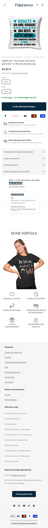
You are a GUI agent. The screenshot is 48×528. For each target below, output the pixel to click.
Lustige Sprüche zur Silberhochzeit (18, 451)
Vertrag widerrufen (12, 461)
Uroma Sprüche (10, 424)
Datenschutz (9, 377)
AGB (6, 367)
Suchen (7, 395)
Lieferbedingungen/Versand (15, 362)
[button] (4, 5)
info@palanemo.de (18, 475)
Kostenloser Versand (20, 73)
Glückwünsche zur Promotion (16, 413)
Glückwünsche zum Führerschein (17, 456)
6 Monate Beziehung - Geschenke (12, 57)
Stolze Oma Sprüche (12, 419)
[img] (25, 183)
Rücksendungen (11, 399)
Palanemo (18, 520)
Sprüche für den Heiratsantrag (16, 440)
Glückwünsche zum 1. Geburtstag (17, 429)
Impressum (9, 382)
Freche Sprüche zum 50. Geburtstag (18, 435)
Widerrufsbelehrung (12, 372)
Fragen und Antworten (13, 352)
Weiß (6, 82)
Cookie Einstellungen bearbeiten (24, 523)
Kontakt (8, 357)
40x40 (6, 91)
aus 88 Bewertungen (17, 186)
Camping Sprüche (11, 445)
